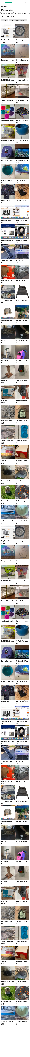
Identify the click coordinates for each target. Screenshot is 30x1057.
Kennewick (5, 6)
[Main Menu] (2, 3)
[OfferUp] (8, 3)
